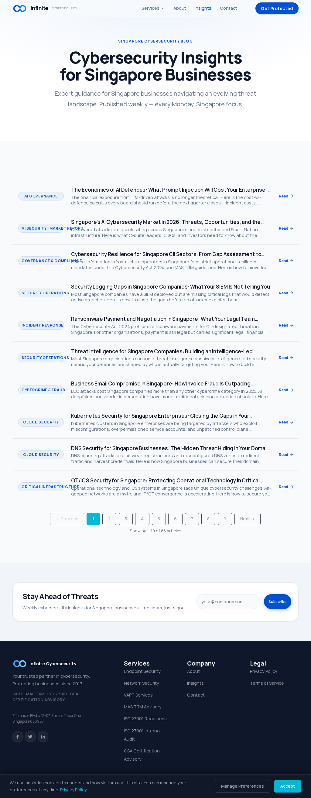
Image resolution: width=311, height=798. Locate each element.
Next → (247, 519)
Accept (287, 786)
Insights (203, 8)
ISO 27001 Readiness (145, 718)
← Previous (67, 519)
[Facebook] (17, 736)
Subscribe (277, 601)
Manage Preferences (242, 786)
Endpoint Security (142, 671)
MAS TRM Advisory (143, 707)
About (179, 8)
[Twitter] (30, 736)
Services (150, 8)
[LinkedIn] (43, 736)
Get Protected (277, 8)
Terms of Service (267, 683)
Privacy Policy (263, 671)
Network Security (141, 683)
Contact (228, 8)
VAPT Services (138, 695)
